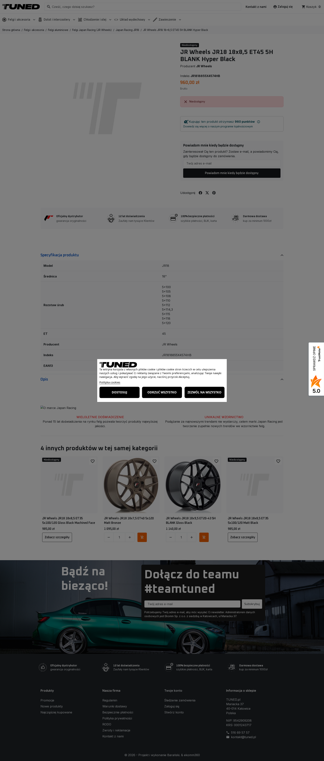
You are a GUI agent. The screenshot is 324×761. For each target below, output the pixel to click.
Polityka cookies (109, 382)
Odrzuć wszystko (162, 392)
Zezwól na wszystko (204, 392)
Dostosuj (119, 392)
